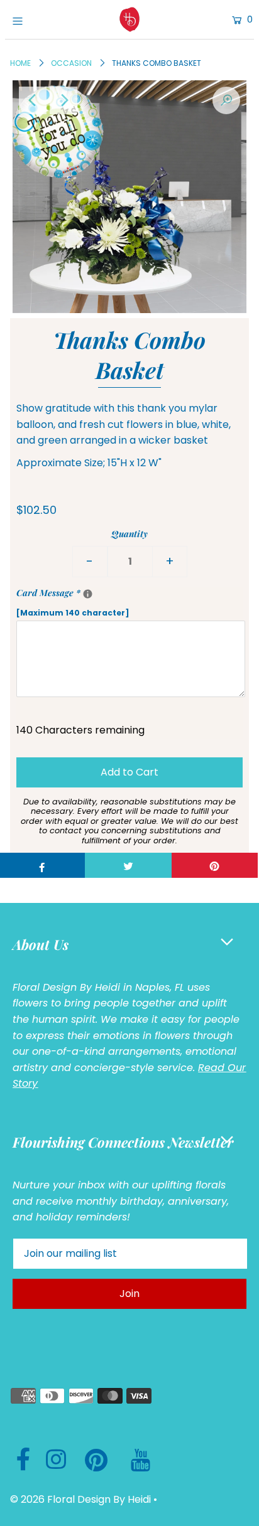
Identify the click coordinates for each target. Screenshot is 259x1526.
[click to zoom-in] (226, 100)
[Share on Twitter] (128, 865)
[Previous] (33, 100)
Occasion (71, 63)
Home (20, 63)
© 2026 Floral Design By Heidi (80, 1499)
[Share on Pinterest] (215, 865)
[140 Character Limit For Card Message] (87, 594)
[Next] (63, 100)
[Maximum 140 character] (115, 602)
